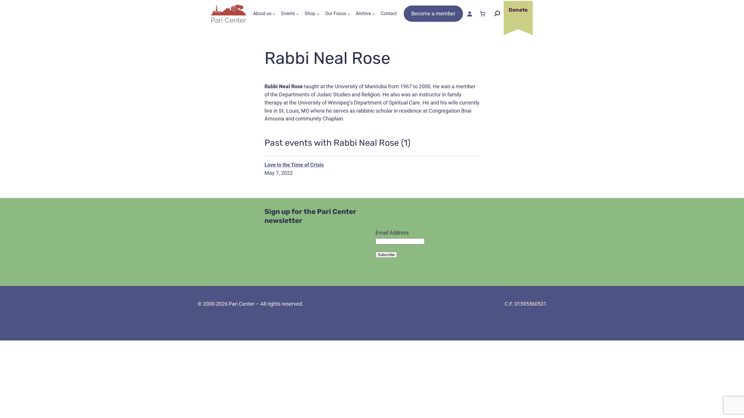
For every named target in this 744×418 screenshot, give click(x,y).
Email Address (392, 233)
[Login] (469, 13)
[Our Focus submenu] (348, 13)
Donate (518, 10)
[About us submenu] (274, 13)
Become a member (433, 13)
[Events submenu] (297, 13)
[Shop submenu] (317, 13)
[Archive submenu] (373, 13)
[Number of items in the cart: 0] (482, 13)
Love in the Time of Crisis (294, 165)
